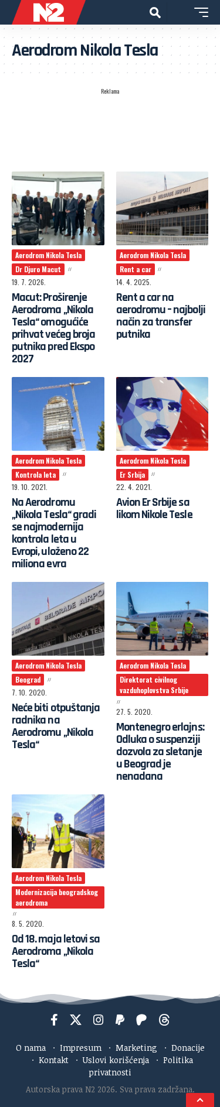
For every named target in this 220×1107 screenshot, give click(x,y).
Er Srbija (132, 474)
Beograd (27, 679)
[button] (155, 12)
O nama (31, 1047)
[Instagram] (98, 1020)
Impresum (80, 1047)
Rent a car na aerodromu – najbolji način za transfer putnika (160, 316)
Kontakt (54, 1059)
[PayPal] (120, 1020)
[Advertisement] (110, 129)
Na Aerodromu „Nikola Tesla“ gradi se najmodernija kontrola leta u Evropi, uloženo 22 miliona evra (54, 533)
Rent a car (135, 269)
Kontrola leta (35, 474)
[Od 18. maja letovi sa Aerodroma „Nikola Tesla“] (58, 831)
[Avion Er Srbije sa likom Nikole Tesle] (162, 414)
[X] (75, 1020)
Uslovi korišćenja (116, 1059)
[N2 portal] (49, 12)
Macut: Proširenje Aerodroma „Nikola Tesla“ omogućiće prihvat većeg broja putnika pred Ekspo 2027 (53, 328)
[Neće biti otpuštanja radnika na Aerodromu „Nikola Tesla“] (58, 619)
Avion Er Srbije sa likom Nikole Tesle (154, 508)
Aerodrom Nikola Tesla (48, 255)
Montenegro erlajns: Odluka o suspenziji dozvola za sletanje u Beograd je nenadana (160, 751)
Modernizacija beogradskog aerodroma (56, 897)
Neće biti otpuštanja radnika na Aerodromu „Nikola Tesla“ (56, 726)
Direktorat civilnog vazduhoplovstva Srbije (154, 684)
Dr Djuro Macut (38, 269)
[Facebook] (54, 1020)
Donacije (188, 1047)
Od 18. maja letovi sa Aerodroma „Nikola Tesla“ (56, 951)
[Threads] (164, 1020)
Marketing (136, 1047)
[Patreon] (141, 1020)
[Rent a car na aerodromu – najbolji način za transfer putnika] (162, 208)
